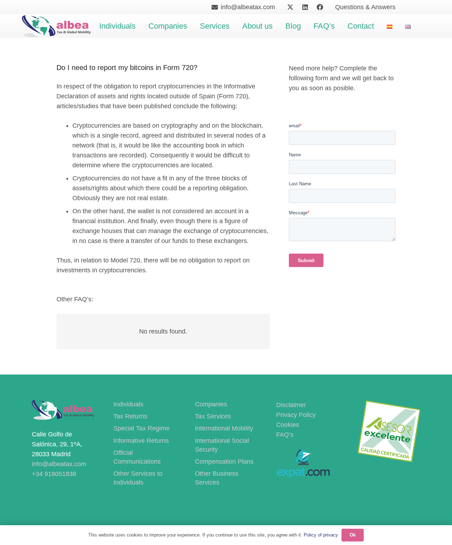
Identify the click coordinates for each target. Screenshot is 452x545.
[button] (140, 26)
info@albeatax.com (59, 464)
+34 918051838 (54, 473)
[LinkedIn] (305, 7)
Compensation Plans (224, 461)
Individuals (128, 404)
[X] (290, 7)
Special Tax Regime (141, 428)
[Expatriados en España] (303, 476)
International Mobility (224, 428)
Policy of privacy (321, 535)
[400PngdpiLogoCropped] (56, 26)
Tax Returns (130, 416)
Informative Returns (141, 440)
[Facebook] (320, 7)
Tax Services (213, 416)
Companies (211, 404)
